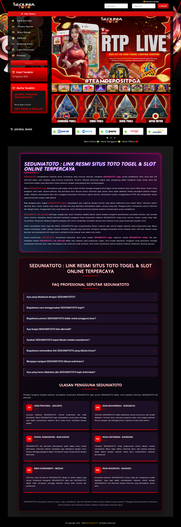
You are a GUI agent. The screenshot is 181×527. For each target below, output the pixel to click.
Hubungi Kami (24, 43)
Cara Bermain (23, 20)
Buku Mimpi (23, 32)
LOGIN (163, 6)
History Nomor (24, 26)
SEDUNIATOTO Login (37, 188)
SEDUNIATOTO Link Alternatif (36, 214)
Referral (21, 38)
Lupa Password (25, 49)
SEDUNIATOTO (30, 176)
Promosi (21, 55)
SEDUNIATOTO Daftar (57, 203)
